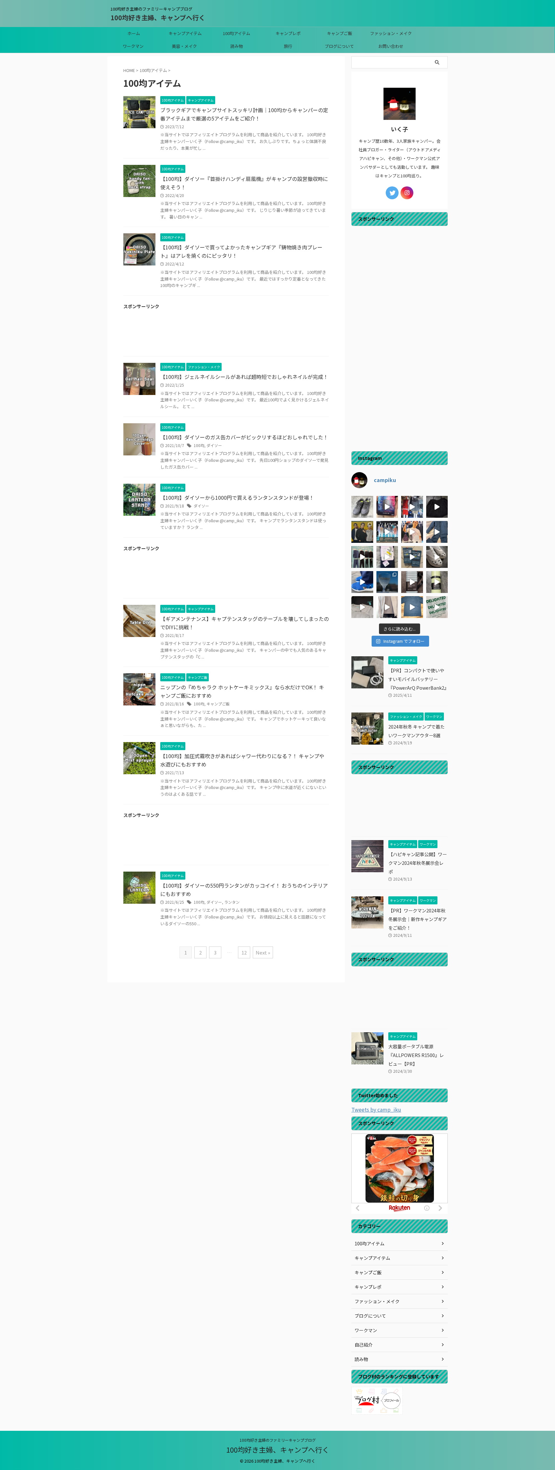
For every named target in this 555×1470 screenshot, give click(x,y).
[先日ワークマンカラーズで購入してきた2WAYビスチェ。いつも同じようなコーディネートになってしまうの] (437, 507)
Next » (263, 952)
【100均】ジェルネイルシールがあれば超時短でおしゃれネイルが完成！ (244, 377)
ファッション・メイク (391, 33)
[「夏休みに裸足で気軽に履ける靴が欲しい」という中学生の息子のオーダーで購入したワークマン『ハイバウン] (437, 557)
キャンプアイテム (185, 33)
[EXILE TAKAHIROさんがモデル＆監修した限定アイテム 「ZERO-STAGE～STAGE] (412, 532)
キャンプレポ (288, 33)
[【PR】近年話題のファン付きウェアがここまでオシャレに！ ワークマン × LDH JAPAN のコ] (362, 532)
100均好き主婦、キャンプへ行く (157, 17)
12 (244, 952)
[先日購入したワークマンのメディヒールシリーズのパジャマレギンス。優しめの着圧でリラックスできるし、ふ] (387, 557)
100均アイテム (236, 33)
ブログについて (339, 46)
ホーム (134, 33)
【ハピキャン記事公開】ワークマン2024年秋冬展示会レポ (417, 863)
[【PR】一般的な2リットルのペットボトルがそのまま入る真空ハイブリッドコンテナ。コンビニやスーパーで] (412, 582)
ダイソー (214, 445)
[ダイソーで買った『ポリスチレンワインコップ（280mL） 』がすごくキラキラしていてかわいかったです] (387, 582)
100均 (199, 445)
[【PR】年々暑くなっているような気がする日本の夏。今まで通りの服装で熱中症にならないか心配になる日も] (387, 507)
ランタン (232, 902)
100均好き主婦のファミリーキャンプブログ (278, 1440)
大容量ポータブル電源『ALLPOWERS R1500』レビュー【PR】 (416, 1055)
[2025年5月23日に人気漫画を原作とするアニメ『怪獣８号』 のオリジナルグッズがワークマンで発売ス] (362, 607)
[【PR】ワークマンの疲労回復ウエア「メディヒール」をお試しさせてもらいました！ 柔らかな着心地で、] (412, 557)
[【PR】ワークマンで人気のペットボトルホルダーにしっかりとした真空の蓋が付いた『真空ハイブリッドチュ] (437, 582)
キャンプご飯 (339, 33)
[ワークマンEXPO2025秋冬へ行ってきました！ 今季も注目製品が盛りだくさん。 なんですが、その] (362, 557)
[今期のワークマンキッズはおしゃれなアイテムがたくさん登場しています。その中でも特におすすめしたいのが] (437, 607)
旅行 (288, 46)
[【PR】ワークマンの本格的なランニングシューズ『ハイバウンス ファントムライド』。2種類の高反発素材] (362, 507)
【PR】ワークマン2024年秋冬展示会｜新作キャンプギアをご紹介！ (417, 919)
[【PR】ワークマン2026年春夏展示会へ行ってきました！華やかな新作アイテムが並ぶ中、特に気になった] (387, 532)
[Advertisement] (226, 335)
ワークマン (133, 46)
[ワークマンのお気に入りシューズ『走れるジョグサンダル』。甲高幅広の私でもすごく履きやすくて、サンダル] (362, 582)
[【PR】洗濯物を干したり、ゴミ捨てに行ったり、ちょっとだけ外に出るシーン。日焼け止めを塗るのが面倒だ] (387, 607)
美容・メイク (184, 46)
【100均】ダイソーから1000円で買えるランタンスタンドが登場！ (237, 497)
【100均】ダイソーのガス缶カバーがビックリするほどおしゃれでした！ (244, 437)
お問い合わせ (390, 46)
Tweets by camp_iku (376, 1109)
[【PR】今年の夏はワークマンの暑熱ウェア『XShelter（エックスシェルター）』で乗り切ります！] (412, 507)
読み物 (236, 46)
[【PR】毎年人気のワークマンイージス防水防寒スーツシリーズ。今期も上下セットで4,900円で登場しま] (437, 532)
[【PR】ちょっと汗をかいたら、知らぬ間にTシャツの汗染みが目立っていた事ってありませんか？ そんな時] (412, 607)
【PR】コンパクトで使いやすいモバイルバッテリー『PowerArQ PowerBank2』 (418, 679)
